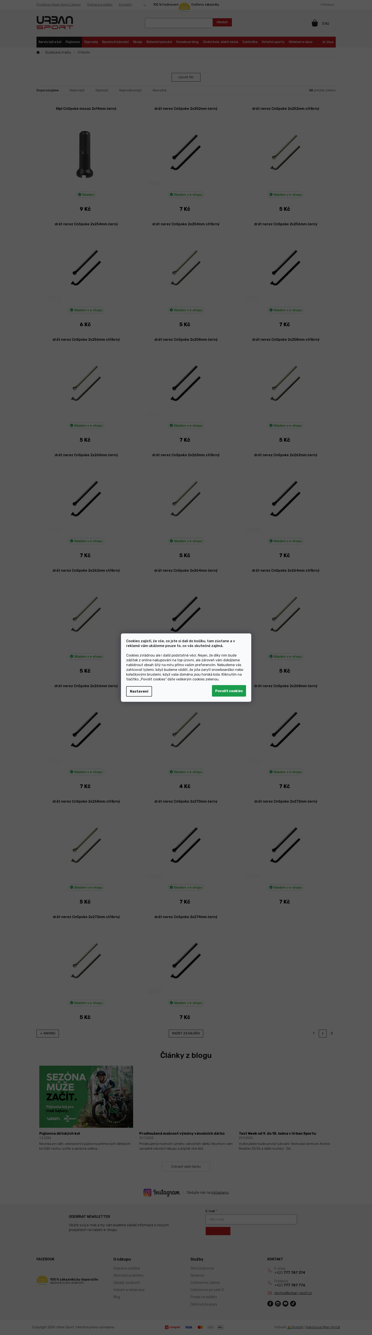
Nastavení (139, 691)
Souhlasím (229, 690)
